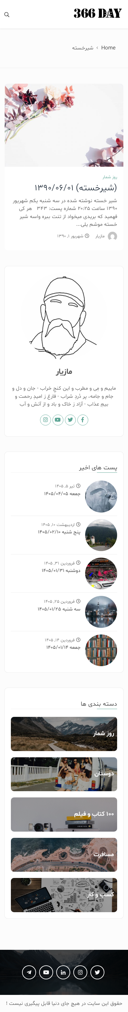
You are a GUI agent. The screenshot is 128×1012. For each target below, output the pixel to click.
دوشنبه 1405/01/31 (61, 570)
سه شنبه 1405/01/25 (59, 609)
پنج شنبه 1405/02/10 (59, 532)
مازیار (100, 236)
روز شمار (110, 177)
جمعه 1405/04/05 (62, 493)
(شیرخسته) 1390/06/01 (75, 188)
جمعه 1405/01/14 (63, 647)
